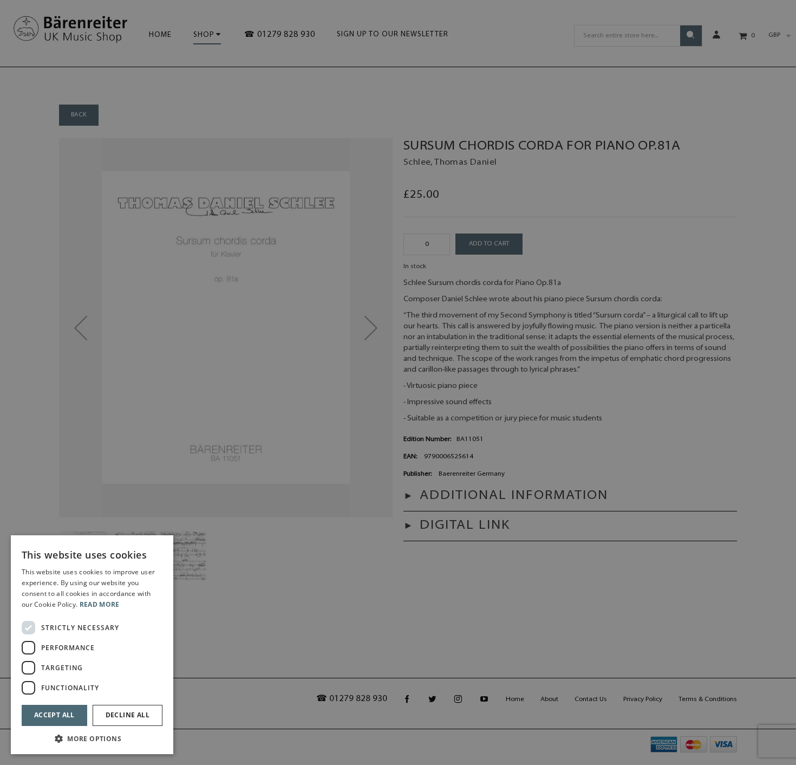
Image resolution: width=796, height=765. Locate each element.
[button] (92, 738)
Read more (100, 604)
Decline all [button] (127, 714)
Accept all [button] (54, 714)
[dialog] (92, 644)
